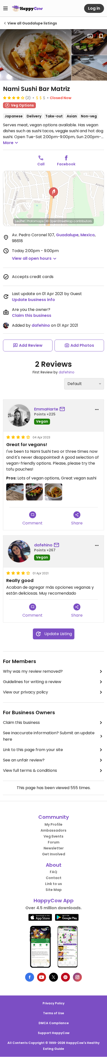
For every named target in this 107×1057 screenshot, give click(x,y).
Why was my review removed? (33, 671)
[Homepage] (27, 8)
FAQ (53, 871)
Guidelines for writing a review (32, 682)
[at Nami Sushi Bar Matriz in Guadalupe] (35, 55)
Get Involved (53, 854)
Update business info (33, 299)
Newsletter (54, 848)
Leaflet (20, 221)
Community (53, 817)
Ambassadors (53, 830)
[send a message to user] (63, 409)
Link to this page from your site (33, 750)
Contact (53, 877)
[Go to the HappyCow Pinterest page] (65, 977)
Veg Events (53, 836)
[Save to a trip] (90, 36)
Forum (53, 842)
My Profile (53, 824)
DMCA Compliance (54, 1023)
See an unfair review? (24, 760)
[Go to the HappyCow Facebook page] (29, 977)
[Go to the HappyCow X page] (53, 977)
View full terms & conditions (30, 770)
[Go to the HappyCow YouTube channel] (41, 977)
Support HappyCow (53, 1033)
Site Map (54, 889)
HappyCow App (54, 900)
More (8, 143)
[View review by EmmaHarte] (19, 415)
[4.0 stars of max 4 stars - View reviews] (13, 97)
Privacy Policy (53, 1003)
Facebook (66, 164)
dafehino (41, 325)
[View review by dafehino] (19, 551)
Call (41, 164)
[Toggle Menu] (5, 8)
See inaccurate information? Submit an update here (49, 736)
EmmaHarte (46, 409)
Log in (94, 8)
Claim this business (31, 315)
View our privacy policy (25, 692)
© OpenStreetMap (59, 221)
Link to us (53, 883)
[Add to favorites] (101, 36)
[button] (53, 193)
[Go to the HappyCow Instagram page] (77, 977)
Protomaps (35, 221)
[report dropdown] (97, 409)
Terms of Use (53, 1013)
